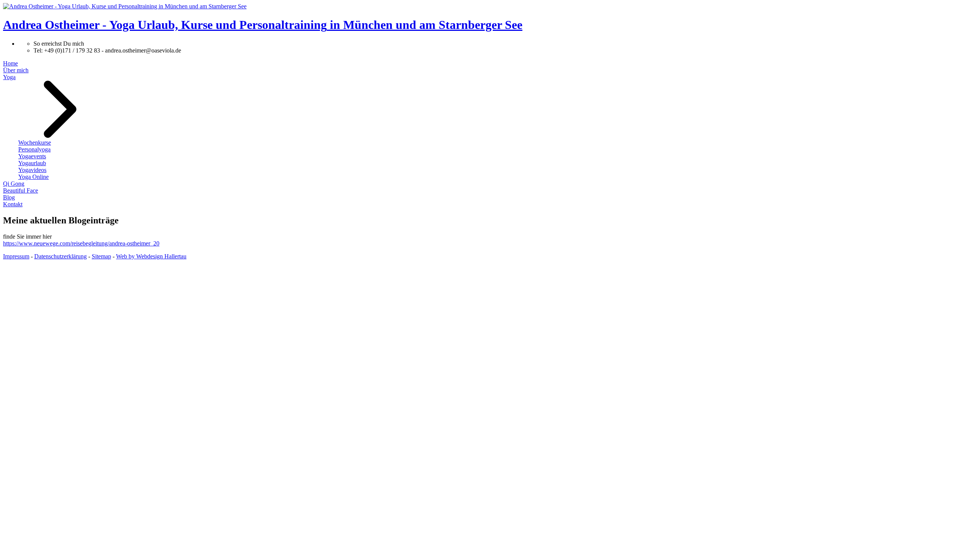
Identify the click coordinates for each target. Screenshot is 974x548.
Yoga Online (33, 177)
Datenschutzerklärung (60, 256)
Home (10, 63)
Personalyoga (34, 149)
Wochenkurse (34, 142)
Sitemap (101, 256)
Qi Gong (13, 183)
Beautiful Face (20, 190)
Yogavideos (32, 170)
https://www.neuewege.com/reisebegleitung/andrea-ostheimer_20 (81, 243)
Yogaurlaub (32, 163)
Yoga (9, 77)
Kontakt (12, 204)
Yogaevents (32, 156)
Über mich (16, 70)
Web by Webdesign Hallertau (151, 256)
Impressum (16, 256)
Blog (9, 197)
